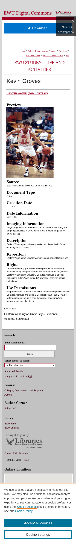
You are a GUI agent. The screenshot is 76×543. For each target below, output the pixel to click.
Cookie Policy (24, 511)
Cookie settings (27, 506)
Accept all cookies (38, 523)
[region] (38, 513)
